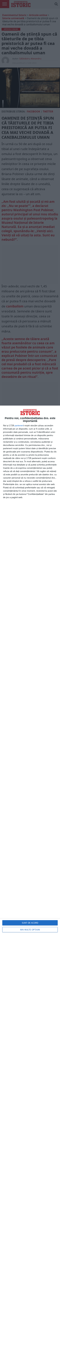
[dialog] (30, 879)
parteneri (19, 425)
